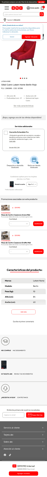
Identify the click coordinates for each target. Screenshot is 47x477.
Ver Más (23, 312)
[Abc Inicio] (17, 8)
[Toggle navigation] (7, 8)
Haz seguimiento (13, 350)
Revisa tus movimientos (17, 374)
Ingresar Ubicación (31, 37)
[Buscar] (42, 14)
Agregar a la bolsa (23, 473)
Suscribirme (37, 415)
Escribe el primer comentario (23, 322)
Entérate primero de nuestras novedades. (23, 410)
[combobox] (31, 184)
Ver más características (23, 105)
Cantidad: (13, 219)
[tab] (20, 78)
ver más (41, 2)
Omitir (12, 37)
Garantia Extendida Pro (19, 132)
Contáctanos (14, 397)
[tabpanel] (23, 54)
